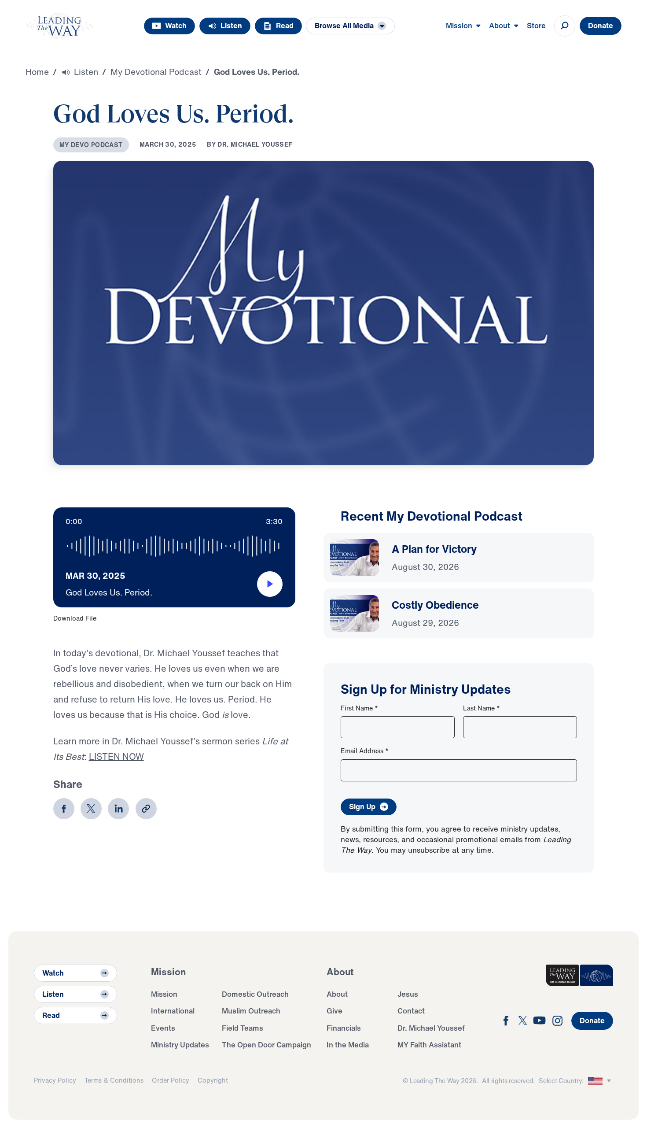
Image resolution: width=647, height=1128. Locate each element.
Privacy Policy (55, 1080)
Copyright (213, 1080)
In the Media (348, 1044)
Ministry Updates (180, 1044)
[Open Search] (564, 26)
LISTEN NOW (116, 756)
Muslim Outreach (251, 1010)
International (173, 1010)
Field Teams (242, 1027)
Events (163, 1027)
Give (334, 1010)
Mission (164, 993)
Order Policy (170, 1080)
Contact (411, 1010)
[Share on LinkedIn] (118, 808)
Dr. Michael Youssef (431, 1027)
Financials (344, 1027)
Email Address (365, 751)
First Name (359, 708)
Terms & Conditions (114, 1080)
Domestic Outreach (255, 993)
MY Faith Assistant (429, 1044)
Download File (74, 618)
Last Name (481, 708)
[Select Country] (601, 1081)
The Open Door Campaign (266, 1044)
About (337, 993)
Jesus (407, 993)
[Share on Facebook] (63, 808)
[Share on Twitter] (91, 808)
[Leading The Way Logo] (59, 26)
